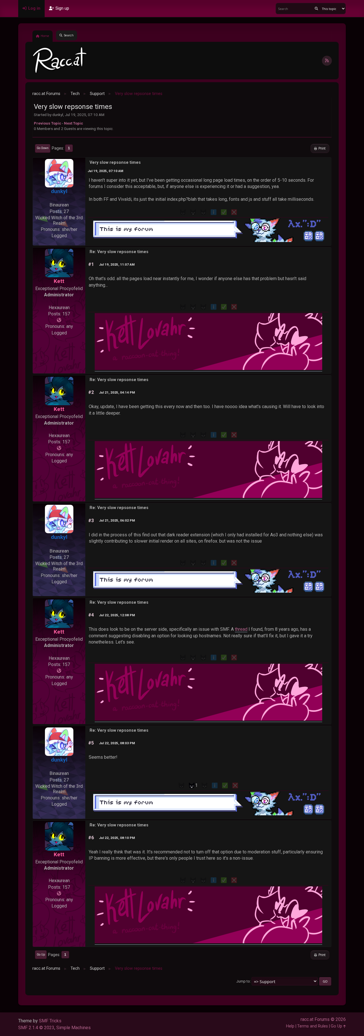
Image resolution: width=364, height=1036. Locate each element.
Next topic (73, 123)
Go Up (41, 954)
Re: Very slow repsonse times (119, 251)
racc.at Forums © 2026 (323, 1019)
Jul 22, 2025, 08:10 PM (117, 838)
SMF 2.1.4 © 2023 (36, 1027)
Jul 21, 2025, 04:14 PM (117, 392)
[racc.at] (59, 320)
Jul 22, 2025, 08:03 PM (117, 743)
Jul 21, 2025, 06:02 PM (117, 520)
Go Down (43, 148)
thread (241, 629)
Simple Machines (73, 1027)
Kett (59, 281)
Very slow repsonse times (115, 162)
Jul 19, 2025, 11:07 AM (117, 264)
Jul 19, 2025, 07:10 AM (105, 171)
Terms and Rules (312, 1026)
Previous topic (47, 123)
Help (290, 1026)
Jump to (243, 981)
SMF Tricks (50, 1020)
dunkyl (59, 191)
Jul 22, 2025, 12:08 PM (117, 615)
